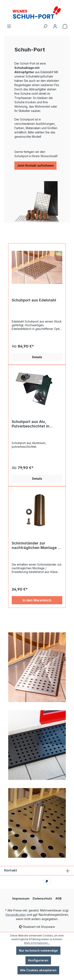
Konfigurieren (38, 960)
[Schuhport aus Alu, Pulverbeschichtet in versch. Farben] (37, 388)
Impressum (20, 898)
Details (37, 357)
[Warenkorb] (65, 26)
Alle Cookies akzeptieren (38, 970)
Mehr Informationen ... (37, 942)
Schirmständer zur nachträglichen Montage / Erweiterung (35, 545)
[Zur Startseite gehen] (37, 12)
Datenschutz (42, 898)
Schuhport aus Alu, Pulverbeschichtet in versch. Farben (30, 423)
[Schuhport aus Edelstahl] (37, 267)
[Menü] (9, 26)
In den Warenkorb (37, 600)
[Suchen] (45, 26)
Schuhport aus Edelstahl (34, 300)
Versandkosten (15, 914)
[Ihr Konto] (55, 26)
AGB (58, 898)
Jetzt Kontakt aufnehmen (35, 165)
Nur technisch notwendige (38, 950)
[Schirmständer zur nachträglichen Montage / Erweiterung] (37, 510)
